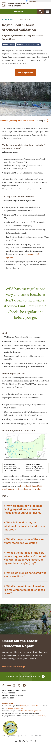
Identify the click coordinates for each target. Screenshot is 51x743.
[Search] (40, 11)
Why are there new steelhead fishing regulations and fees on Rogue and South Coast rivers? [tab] (23, 509)
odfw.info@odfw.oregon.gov (13, 708)
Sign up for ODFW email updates (23, 676)
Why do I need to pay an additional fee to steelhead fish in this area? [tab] (24, 526)
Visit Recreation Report (12, 667)
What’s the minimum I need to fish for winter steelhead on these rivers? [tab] (24, 589)
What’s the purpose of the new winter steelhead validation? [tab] (24, 541)
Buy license (18, 11)
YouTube (24, 685)
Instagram (14, 685)
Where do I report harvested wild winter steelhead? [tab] (25, 574)
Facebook (3, 685)
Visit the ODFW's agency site (31, 711)
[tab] (25, 549)
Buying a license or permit (28, 45)
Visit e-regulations (25, 72)
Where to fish (8, 45)
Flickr (9, 685)
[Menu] (47, 11)
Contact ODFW (8, 703)
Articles (9, 19)
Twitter (19, 685)
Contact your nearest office (29, 706)
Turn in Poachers (10, 728)
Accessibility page (41, 716)
